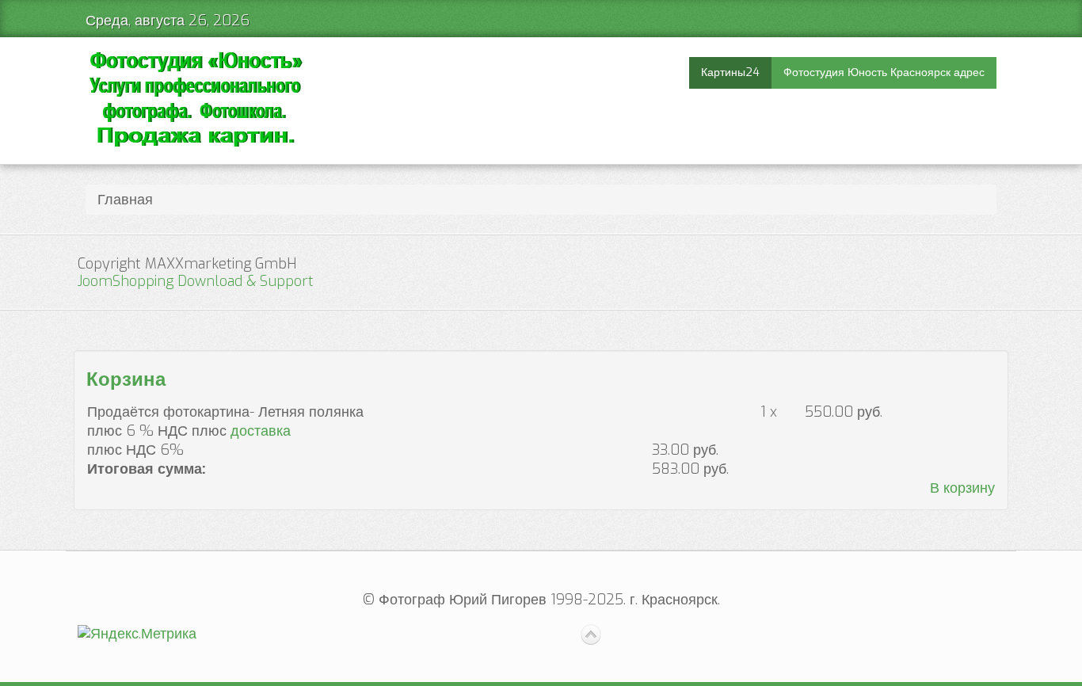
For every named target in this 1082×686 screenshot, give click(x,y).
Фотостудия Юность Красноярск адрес (884, 72)
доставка (260, 430)
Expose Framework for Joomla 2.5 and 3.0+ (196, 100)
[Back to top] (591, 635)
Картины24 (730, 72)
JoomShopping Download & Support (196, 281)
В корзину (962, 487)
